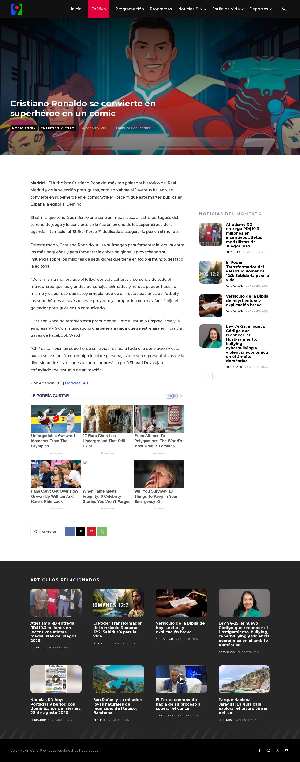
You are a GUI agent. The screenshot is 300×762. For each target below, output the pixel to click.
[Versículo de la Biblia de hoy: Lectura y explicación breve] (210, 305)
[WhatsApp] (102, 531)
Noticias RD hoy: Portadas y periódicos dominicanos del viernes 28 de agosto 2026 (55, 706)
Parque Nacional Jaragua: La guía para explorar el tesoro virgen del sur (244, 706)
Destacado (234, 366)
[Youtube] (286, 750)
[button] (284, 9)
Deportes (233, 252)
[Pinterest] (91, 531)
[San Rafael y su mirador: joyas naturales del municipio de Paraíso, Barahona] (118, 679)
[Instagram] (268, 750)
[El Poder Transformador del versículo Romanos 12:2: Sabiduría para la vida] (210, 272)
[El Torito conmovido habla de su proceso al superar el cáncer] (181, 679)
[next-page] (210, 376)
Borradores (39, 720)
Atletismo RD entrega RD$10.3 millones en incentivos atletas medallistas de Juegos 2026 (244, 235)
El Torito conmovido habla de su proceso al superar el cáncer (179, 704)
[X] (80, 531)
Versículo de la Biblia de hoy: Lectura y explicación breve (247, 300)
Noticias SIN (24, 128)
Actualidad (234, 285)
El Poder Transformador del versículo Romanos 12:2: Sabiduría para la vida (247, 271)
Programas (164, 715)
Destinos (99, 720)
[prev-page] (202, 376)
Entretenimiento (58, 128)
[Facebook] (70, 531)
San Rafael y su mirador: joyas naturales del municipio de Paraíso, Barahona (117, 706)
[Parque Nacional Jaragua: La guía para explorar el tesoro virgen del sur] (244, 679)
